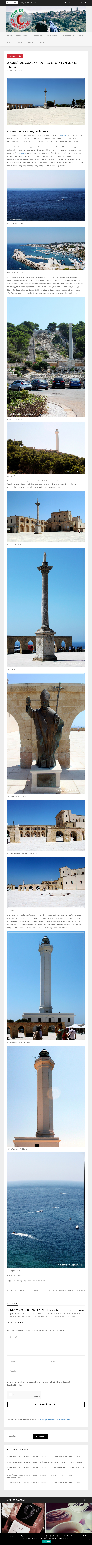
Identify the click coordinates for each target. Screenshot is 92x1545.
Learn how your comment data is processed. (53, 1420)
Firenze (8, 42)
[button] (65, 3)
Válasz (82, 1310)
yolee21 (9, 70)
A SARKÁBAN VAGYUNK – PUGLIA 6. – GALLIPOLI (67, 1291)
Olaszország (17, 1281)
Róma (81, 36)
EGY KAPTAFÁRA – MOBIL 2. (21, 1530)
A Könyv (9, 36)
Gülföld (40, 42)
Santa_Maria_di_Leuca (36, 1281)
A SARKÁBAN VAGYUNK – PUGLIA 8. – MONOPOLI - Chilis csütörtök (33, 1310)
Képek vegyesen (53, 36)
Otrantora (63, 135)
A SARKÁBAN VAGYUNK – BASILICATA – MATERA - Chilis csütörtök (28, 1456)
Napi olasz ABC (37, 36)
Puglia (25, 1281)
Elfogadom (46, 1542)
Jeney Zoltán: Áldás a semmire (31, 3)
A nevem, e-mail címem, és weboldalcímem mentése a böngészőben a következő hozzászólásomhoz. (38, 1383)
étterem (30, 42)
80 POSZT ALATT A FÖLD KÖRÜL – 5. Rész (22, 1291)
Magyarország (68, 36)
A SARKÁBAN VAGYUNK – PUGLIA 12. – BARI (65, 1483)
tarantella (22, 153)
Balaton (19, 42)
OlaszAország (21, 36)
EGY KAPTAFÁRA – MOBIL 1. (67, 1530)
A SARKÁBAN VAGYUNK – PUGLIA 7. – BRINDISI (66, 1462)
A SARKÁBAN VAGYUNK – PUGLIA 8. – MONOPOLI (67, 1456)
